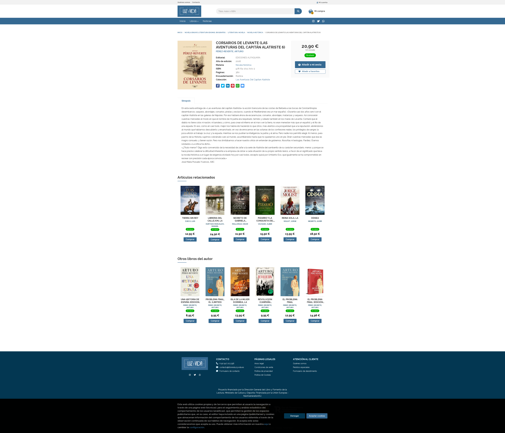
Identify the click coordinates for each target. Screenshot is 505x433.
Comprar (190, 239)
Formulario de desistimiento (305, 371)
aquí (266, 424)
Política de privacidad (263, 371)
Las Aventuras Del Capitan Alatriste (253, 79)
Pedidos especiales (301, 367)
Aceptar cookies (317, 416)
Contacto (196, 2)
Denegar (294, 416)
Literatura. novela (236, 32)
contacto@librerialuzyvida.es (231, 367)
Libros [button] (193, 21)
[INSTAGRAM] (313, 21)
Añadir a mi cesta (311, 64)
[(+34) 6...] (323, 21)
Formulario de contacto (229, 371)
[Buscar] (298, 11)
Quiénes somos (184, 2)
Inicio (180, 32)
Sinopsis (186, 101)
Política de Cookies (262, 375)
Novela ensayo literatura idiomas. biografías (205, 32)
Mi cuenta (323, 2)
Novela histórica (255, 32)
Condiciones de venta (263, 367)
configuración (196, 427)
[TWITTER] (318, 21)
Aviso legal (259, 363)
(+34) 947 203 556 (226, 363)
